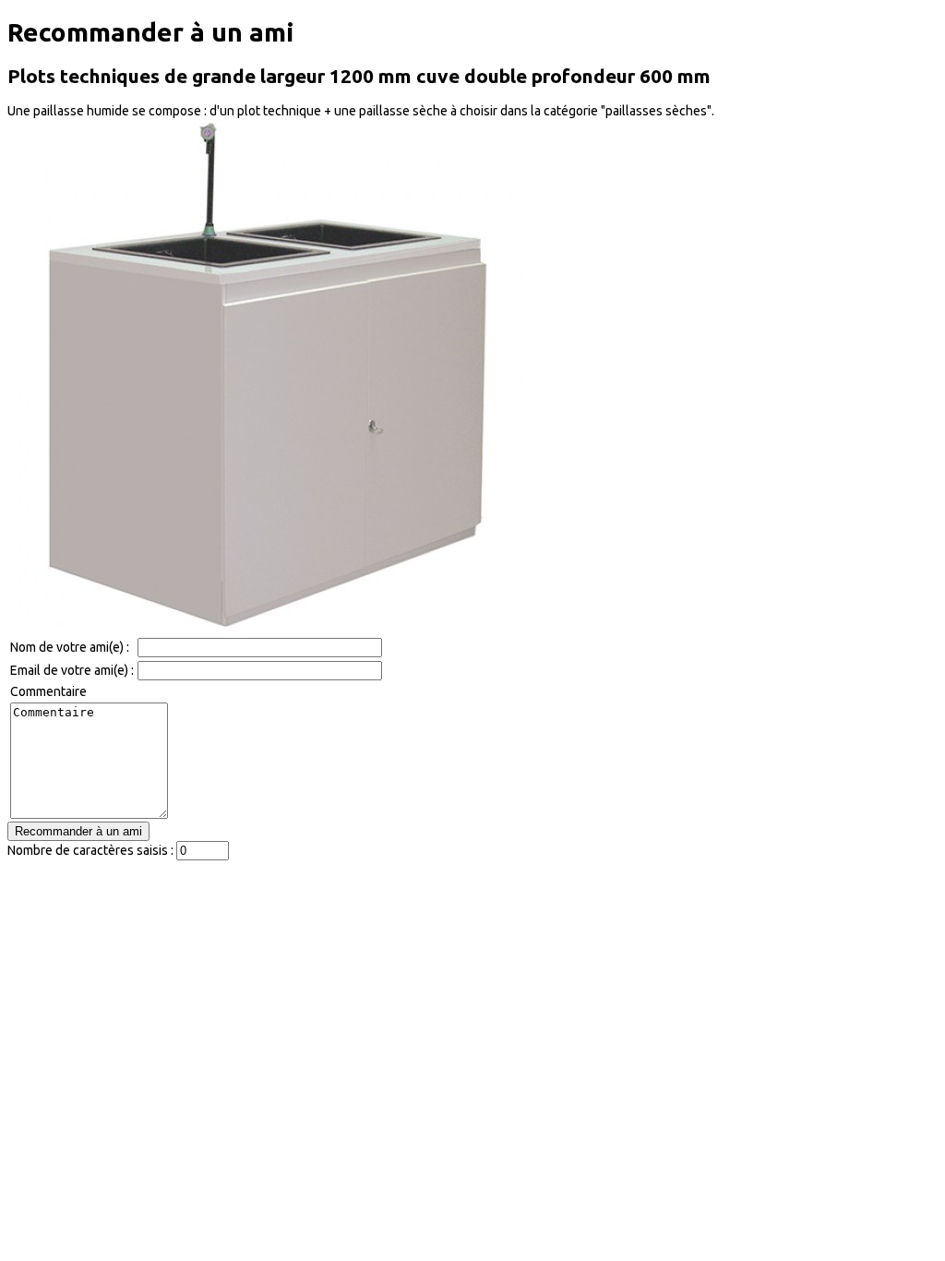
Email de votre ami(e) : (72, 670)
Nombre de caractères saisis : (90, 850)
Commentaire (48, 691)
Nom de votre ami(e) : (69, 647)
